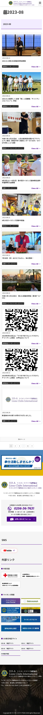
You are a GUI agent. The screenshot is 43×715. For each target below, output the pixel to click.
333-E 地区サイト (27, 648)
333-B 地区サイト (7, 643)
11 (28, 446)
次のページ (21, 439)
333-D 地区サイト (7, 648)
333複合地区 (5, 654)
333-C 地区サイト (27, 643)
